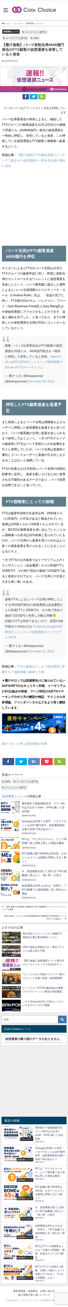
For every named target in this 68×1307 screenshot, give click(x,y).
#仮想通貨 (53, 361)
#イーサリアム (33, 367)
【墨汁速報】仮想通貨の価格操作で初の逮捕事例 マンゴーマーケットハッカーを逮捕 (34, 908)
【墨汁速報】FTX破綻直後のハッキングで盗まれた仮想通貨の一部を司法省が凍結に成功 (33, 160)
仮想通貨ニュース (11, 31)
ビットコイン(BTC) (35, 32)
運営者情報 (19, 1291)
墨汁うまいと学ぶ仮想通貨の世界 (24, 743)
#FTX (18, 367)
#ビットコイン (36, 361)
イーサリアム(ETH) (16, 38)
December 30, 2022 (41, 381)
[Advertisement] (34, 206)
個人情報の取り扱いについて (34, 1295)
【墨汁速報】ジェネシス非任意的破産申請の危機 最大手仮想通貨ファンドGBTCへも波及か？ (34, 917)
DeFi (36, 38)
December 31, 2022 (41, 651)
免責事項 (33, 1291)
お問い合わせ (47, 1291)
